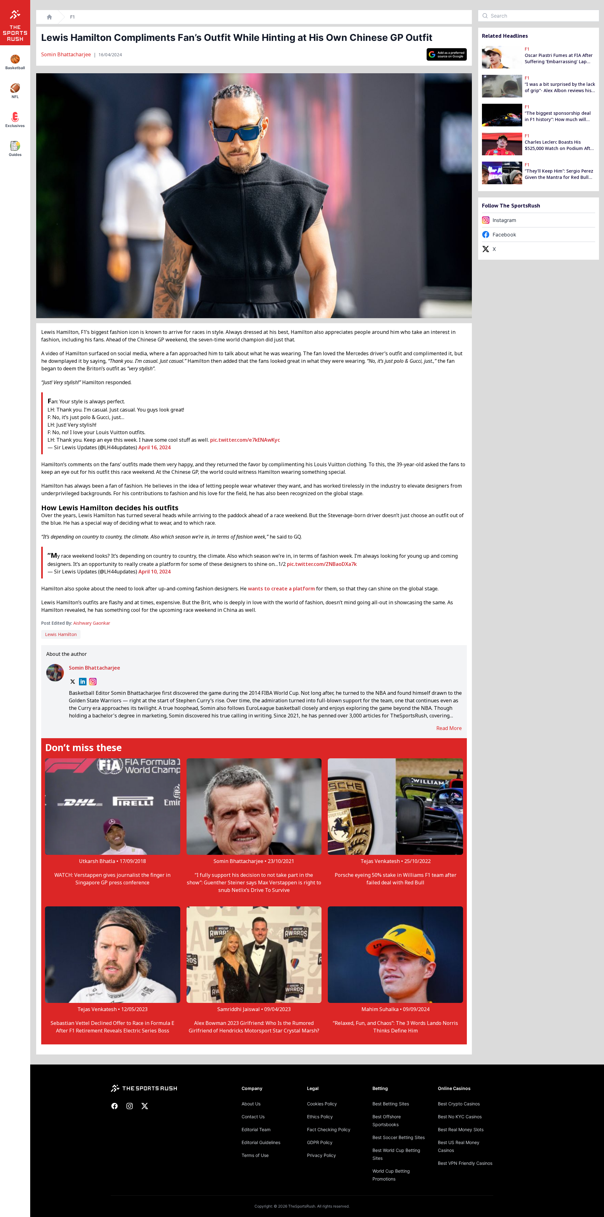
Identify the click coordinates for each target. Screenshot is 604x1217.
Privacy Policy (321, 1155)
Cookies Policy (322, 1103)
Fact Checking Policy (328, 1129)
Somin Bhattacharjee (66, 54)
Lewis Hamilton (61, 634)
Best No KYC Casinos (460, 1116)
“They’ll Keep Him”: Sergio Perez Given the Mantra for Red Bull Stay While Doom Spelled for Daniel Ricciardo (559, 174)
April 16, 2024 (154, 447)
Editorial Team (256, 1129)
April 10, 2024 (154, 571)
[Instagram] (93, 681)
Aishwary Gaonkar (91, 623)
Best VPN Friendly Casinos (465, 1163)
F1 (72, 16)
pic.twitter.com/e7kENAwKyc (245, 439)
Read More (449, 728)
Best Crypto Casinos (459, 1103)
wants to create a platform (281, 588)
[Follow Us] (447, 54)
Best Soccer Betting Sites (398, 1137)
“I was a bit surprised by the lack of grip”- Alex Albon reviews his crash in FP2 (560, 87)
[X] (72, 681)
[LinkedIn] (83, 681)
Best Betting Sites (390, 1103)
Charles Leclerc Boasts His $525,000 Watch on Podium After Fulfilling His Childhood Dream (560, 145)
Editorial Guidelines (261, 1142)
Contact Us (253, 1116)
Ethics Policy (320, 1116)
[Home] (49, 17)
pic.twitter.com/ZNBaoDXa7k (322, 564)
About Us (251, 1103)
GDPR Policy (320, 1142)
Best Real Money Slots (461, 1129)
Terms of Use (255, 1155)
